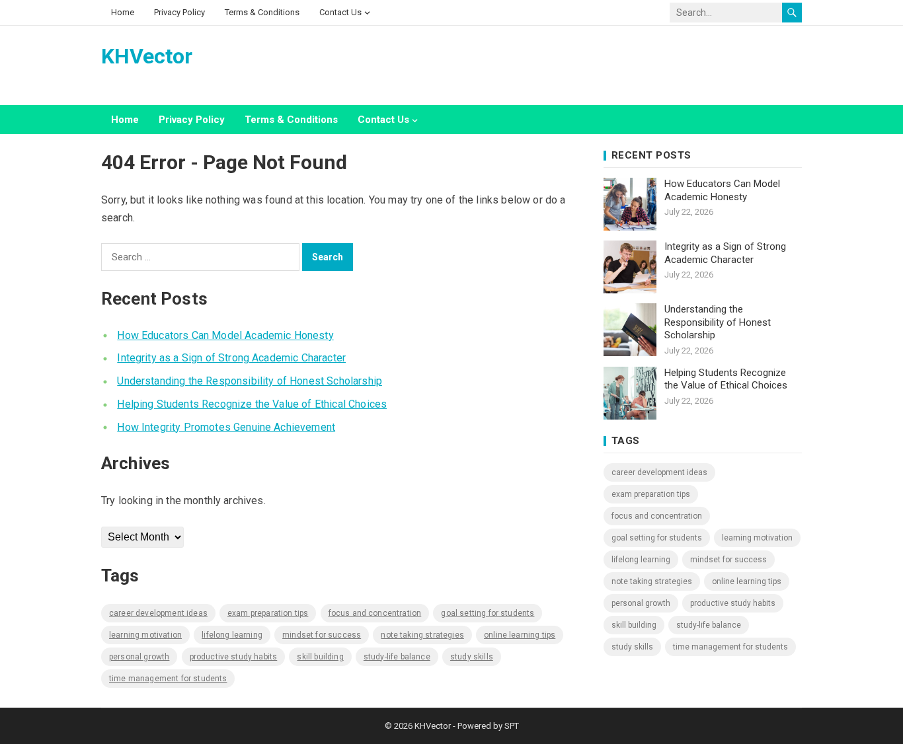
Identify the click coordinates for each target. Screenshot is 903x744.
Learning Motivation (145, 635)
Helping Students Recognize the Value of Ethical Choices (252, 404)
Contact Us (340, 12)
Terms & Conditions (262, 12)
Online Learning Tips (519, 635)
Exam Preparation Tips (267, 613)
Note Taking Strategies (422, 635)
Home (122, 12)
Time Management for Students (168, 678)
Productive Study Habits (234, 656)
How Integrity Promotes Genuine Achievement (226, 427)
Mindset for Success (321, 635)
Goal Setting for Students (487, 613)
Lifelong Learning (232, 635)
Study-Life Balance (397, 656)
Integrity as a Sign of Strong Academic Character (231, 358)
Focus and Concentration (375, 613)
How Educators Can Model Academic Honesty (225, 335)
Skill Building (320, 656)
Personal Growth (139, 656)
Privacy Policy (179, 12)
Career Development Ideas (158, 613)
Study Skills (471, 656)
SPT (511, 726)
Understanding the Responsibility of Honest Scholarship (249, 381)
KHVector (146, 56)
